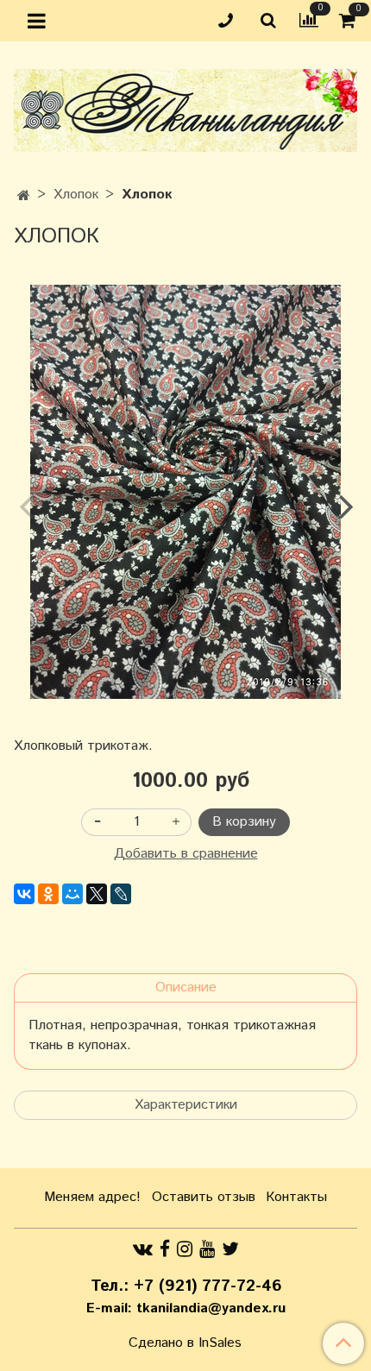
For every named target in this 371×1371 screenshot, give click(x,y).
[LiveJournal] (120, 894)
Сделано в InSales (185, 1343)
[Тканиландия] (185, 106)
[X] (96, 894)
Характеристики (186, 1105)
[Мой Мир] (72, 894)
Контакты (296, 1197)
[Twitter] (230, 1249)
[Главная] (23, 196)
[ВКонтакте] (24, 894)
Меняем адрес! (92, 1197)
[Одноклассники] (48, 894)
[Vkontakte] (143, 1249)
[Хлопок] (185, 492)
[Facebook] (165, 1249)
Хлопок (75, 194)
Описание (186, 987)
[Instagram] (184, 1249)
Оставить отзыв (203, 1197)
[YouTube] (207, 1249)
